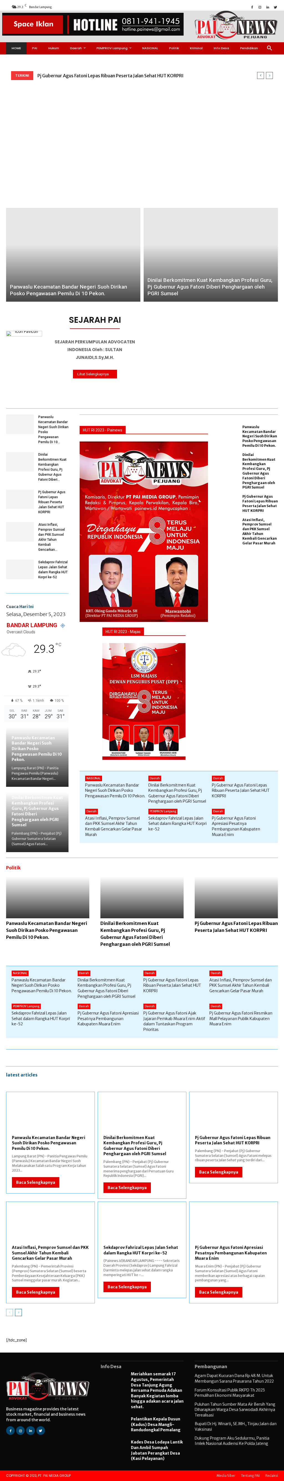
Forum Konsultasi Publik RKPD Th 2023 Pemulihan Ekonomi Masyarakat (230, 1393)
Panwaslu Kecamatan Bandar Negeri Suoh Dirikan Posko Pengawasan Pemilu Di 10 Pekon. (37, 748)
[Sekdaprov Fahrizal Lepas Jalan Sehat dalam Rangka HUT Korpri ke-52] (20, 569)
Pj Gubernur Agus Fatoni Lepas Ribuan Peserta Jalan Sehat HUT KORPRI (110, 75)
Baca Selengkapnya (35, 1182)
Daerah (155, 778)
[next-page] (18, 1312)
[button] (269, 48)
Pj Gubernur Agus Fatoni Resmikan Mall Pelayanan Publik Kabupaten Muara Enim (240, 1018)
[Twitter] (275, 6)
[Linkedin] (267, 6)
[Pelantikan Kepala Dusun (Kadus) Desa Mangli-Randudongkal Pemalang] (112, 1425)
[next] (269, 75)
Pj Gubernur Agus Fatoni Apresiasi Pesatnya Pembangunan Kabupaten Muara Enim (236, 826)
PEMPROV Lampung (163, 811)
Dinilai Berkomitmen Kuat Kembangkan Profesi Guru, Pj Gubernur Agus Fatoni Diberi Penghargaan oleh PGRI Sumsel (258, 471)
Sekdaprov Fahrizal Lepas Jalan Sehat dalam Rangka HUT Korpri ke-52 (177, 824)
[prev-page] (9, 1312)
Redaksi (271, 1475)
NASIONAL (94, 778)
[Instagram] (259, 6)
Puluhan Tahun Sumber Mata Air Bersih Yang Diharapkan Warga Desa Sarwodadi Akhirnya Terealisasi (235, 1410)
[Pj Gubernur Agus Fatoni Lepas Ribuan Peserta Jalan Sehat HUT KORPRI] (20, 499)
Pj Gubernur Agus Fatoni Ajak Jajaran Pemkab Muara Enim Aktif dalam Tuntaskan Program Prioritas (174, 1021)
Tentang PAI (250, 1475)
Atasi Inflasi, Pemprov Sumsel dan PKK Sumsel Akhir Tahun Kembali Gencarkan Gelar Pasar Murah (259, 531)
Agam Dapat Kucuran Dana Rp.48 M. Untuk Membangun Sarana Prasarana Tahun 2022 (234, 1378)
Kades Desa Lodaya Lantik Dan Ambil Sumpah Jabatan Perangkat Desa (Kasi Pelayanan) (157, 1450)
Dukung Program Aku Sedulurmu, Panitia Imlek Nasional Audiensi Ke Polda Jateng (232, 1441)
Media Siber (226, 1475)
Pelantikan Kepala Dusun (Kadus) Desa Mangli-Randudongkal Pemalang (156, 1424)
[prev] (260, 75)
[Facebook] (252, 6)
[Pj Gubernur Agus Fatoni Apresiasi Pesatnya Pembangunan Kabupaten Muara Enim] (233, 1226)
